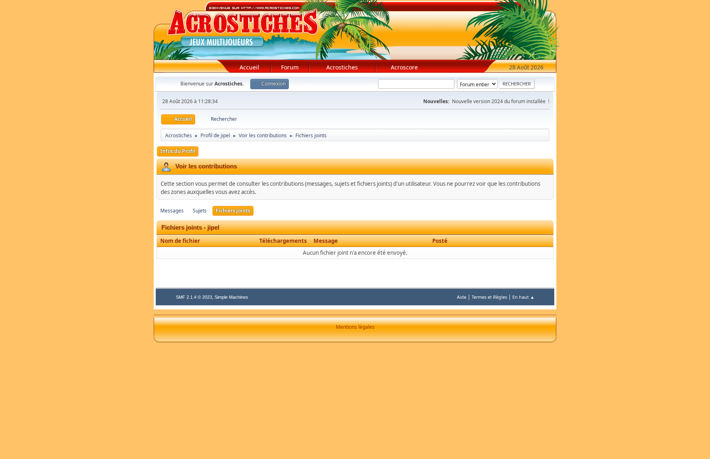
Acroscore (404, 67)
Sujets (200, 210)
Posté (439, 240)
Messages (172, 210)
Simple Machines (231, 297)
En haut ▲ (523, 297)
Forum (290, 67)
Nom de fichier (180, 240)
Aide (461, 297)
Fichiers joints (233, 210)
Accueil (249, 67)
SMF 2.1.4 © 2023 (194, 297)
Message (326, 240)
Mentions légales (355, 326)
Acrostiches (342, 67)
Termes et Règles (489, 297)
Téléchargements (283, 240)
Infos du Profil (177, 151)
